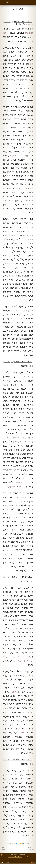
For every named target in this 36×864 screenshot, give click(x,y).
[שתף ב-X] (12, 843)
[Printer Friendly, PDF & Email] (7, 17)
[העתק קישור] (10, 843)
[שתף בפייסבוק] (14, 843)
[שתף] (8, 843)
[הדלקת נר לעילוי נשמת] (2, 855)
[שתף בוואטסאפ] (18, 843)
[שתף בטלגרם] (16, 843)
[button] (27, 0)
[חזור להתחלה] (34, 862)
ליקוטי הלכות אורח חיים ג (11, 1)
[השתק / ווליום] (8, 862)
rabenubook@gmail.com (15, 857)
